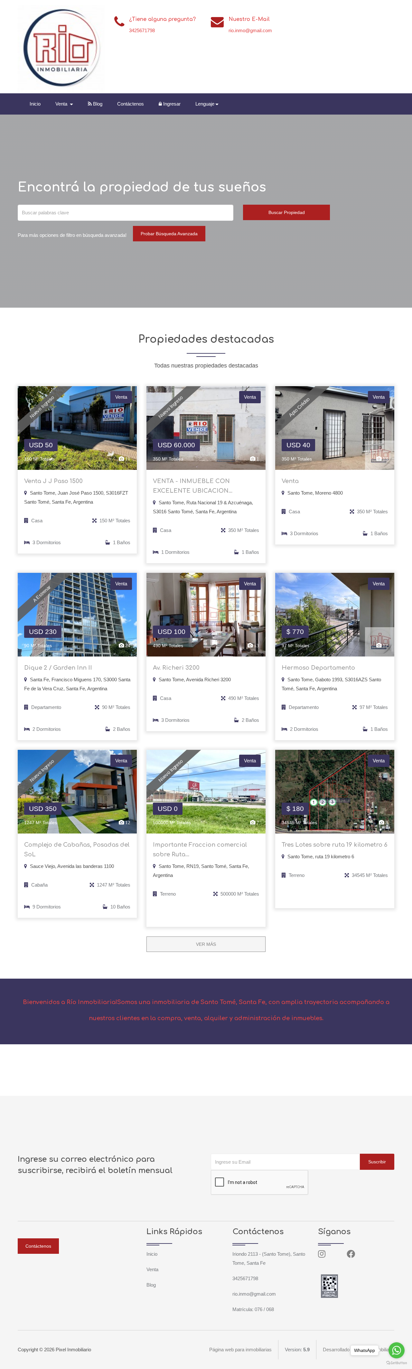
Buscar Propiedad (286, 212)
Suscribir (377, 1161)
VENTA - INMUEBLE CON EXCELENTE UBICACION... (192, 486)
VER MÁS (206, 944)
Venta (290, 481)
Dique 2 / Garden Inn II (58, 668)
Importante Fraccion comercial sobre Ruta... (200, 850)
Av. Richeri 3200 (176, 668)
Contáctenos (130, 104)
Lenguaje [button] (204, 104)
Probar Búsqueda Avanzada (169, 233)
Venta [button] (62, 104)
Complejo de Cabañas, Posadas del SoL (77, 850)
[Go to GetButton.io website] (396, 1362)
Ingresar (171, 104)
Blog (97, 104)
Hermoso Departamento (318, 668)
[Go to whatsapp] (397, 1350)
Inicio (35, 104)
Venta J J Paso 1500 (53, 481)
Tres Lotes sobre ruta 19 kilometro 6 (335, 845)
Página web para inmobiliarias (240, 1349)
